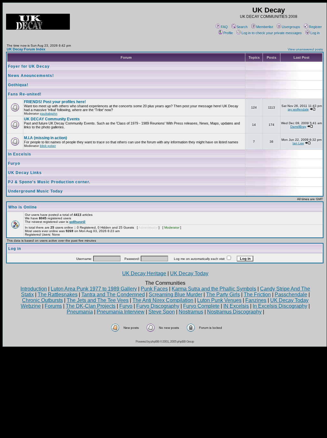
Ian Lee (298, 143)
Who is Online (22, 207)
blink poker (48, 145)
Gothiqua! (18, 85)
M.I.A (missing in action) (45, 138)
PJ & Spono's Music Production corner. (49, 182)
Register (315, 27)
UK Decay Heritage (144, 273)
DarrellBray (298, 126)
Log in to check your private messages (272, 33)
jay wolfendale (298, 109)
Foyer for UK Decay (29, 66)
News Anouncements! (31, 75)
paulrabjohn (48, 113)
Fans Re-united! (24, 94)
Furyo (14, 163)
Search (242, 27)
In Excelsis (19, 154)
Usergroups (291, 27)
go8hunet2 (77, 221)
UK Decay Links (25, 172)
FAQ (224, 27)
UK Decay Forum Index (26, 49)
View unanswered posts (305, 49)
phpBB (155, 341)
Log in (315, 33)
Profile (228, 33)
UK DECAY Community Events (52, 119)
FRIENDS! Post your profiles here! (55, 102)
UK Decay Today (189, 273)
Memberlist (264, 27)
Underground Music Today (35, 191)
